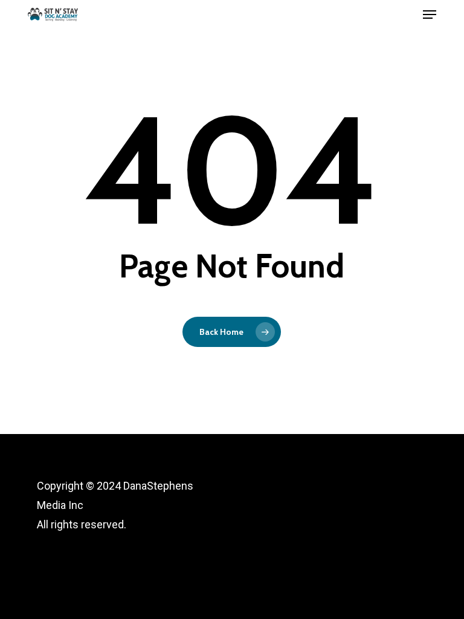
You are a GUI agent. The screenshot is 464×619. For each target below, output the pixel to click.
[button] (429, 14)
